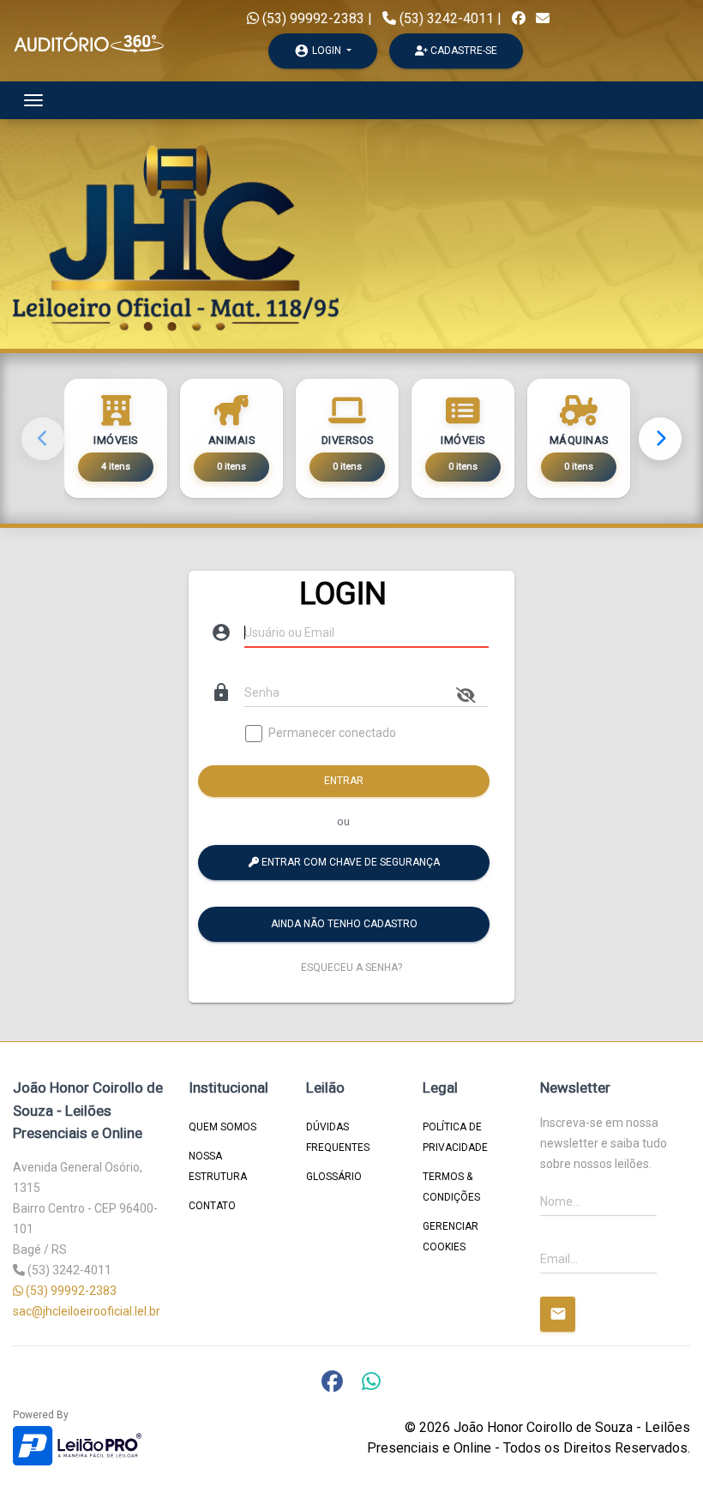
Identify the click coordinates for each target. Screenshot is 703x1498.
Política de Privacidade (455, 1137)
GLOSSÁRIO (334, 1177)
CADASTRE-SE (462, 51)
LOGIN (319, 50)
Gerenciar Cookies (450, 1236)
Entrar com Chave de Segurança (349, 862)
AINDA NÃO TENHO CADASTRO (344, 924)
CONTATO (212, 1206)
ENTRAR (344, 781)
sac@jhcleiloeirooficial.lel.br (86, 1311)
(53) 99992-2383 (311, 18)
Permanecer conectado (332, 733)
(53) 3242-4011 (447, 18)
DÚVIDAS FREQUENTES (338, 1137)
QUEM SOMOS (222, 1127)
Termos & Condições (451, 1187)
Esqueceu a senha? (351, 968)
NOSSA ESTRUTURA (218, 1166)
